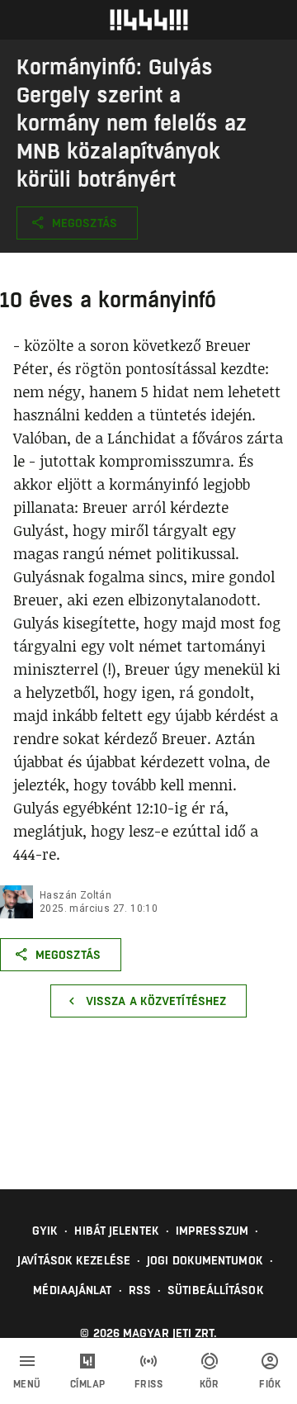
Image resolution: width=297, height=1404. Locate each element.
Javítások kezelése (73, 1260)
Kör (209, 1384)
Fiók (269, 1384)
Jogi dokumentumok (205, 1260)
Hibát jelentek (116, 1230)
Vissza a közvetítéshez (156, 1001)
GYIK (45, 1230)
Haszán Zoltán (75, 895)
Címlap (88, 1384)
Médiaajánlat (72, 1290)
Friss (148, 1384)
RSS (140, 1290)
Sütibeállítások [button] (215, 1290)
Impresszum (212, 1230)
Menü (27, 1384)
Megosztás (84, 223)
